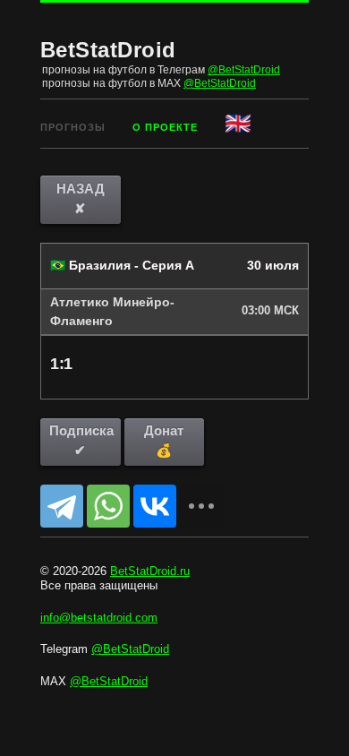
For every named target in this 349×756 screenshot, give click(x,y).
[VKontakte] (154, 506)
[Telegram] (61, 506)
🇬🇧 (239, 123)
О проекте (165, 127)
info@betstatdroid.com (98, 617)
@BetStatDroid (244, 70)
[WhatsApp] (108, 506)
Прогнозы (73, 127)
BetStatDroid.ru (150, 571)
